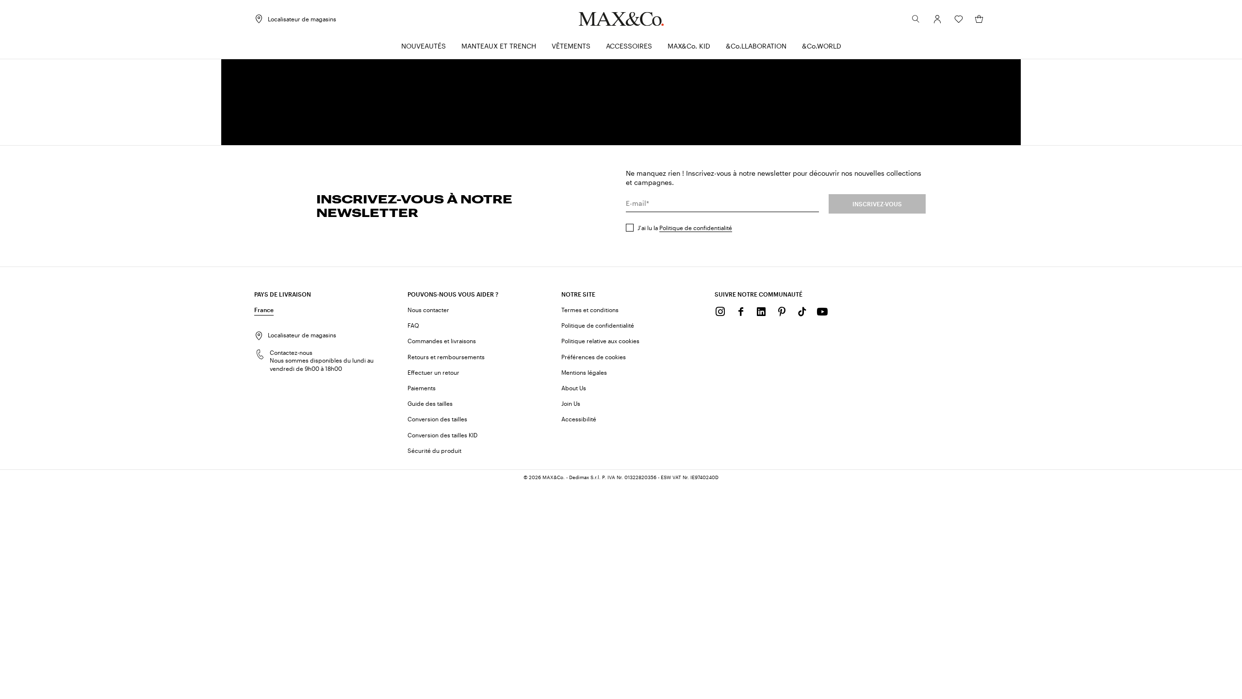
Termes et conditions (590, 309)
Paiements (422, 387)
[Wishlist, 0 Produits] (959, 19)
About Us (573, 387)
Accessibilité (578, 419)
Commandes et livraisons (442, 340)
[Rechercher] (916, 19)
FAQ (413, 325)
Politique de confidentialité (695, 227)
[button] (937, 19)
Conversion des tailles (437, 419)
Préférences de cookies (593, 356)
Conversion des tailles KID (442, 435)
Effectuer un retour (433, 372)
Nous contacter (428, 309)
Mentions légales (584, 372)
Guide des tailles (430, 403)
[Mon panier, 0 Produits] (979, 19)
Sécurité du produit (434, 450)
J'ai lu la (684, 227)
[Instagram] (720, 311)
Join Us (570, 403)
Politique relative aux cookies (600, 340)
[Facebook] (741, 311)
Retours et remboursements (446, 356)
